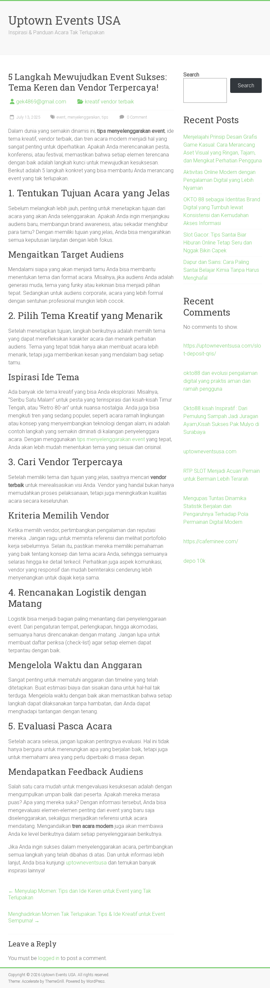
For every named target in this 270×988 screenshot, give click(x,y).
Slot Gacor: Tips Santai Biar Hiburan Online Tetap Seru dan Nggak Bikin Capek (217, 243)
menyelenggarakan (84, 117)
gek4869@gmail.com (41, 102)
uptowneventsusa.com (209, 451)
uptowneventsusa (86, 863)
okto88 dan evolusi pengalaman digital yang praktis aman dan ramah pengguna (220, 381)
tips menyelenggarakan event (111, 439)
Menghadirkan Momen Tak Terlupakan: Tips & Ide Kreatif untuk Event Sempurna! (86, 917)
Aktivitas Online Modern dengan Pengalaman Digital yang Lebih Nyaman (219, 180)
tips (105, 117)
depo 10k (194, 561)
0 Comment (136, 117)
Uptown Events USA (64, 20)
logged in (48, 958)
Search (191, 74)
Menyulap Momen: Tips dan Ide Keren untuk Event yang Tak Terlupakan (79, 894)
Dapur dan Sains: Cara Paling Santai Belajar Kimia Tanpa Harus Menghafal (221, 270)
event (61, 117)
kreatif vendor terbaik (109, 102)
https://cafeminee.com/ (210, 541)
